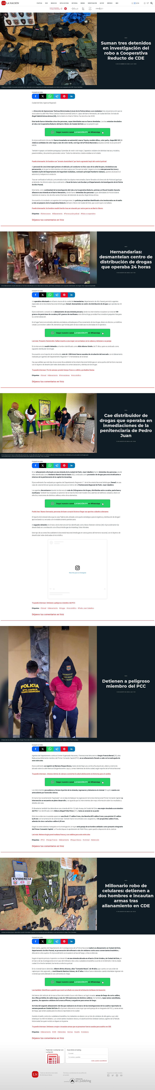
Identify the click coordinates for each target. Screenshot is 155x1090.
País (126, 37)
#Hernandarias (64, 375)
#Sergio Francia (51, 840)
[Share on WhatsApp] (49, 96)
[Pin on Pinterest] (64, 96)
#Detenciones (46, 214)
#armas (70, 1032)
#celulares (85, 1032)
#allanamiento (53, 375)
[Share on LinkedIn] (71, 96)
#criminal (86, 840)
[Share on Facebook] (35, 96)
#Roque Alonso (75, 840)
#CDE (54, 1032)
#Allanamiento (57, 214)
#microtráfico (76, 375)
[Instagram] (117, 1075)
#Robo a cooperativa (88, 214)
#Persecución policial (71, 214)
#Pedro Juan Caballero (86, 608)
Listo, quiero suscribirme (99, 1060)
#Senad (43, 375)
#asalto (77, 1032)
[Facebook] (108, 1075)
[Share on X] (42, 96)
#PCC (43, 840)
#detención (95, 840)
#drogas (62, 608)
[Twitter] (112, 1075)
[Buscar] (152, 3)
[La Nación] (10, 3)
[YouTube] (121, 1075)
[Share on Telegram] (57, 96)
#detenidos (62, 1032)
